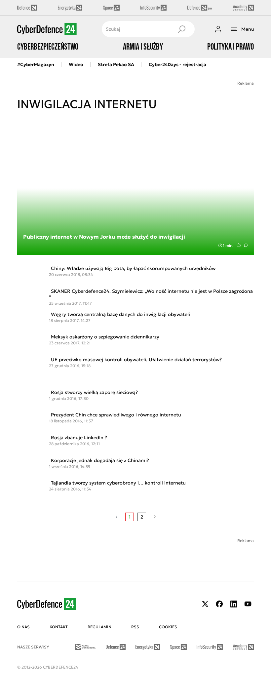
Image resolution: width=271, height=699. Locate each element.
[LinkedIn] (234, 604)
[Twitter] (205, 604)
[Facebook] (219, 604)
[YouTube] (248, 604)
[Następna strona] (155, 517)
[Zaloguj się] (218, 29)
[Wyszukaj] (181, 29)
